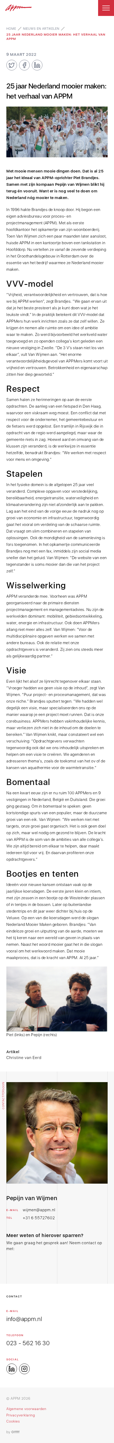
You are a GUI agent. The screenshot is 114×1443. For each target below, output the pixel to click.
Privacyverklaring (20, 1415)
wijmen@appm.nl (39, 1210)
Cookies (13, 1421)
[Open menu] (106, 8)
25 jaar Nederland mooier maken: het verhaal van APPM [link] (56, 37)
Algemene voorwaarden (26, 1409)
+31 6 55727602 (39, 1218)
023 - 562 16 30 (28, 1343)
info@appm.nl (24, 1318)
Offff (15, 1432)
